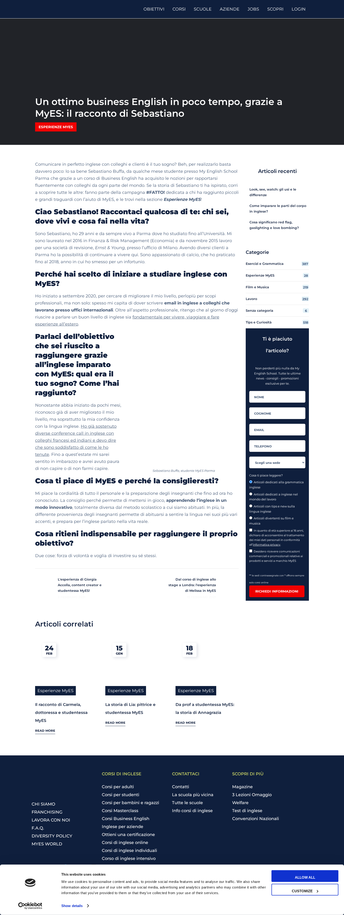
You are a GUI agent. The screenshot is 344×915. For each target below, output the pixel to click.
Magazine (242, 786)
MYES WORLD (47, 844)
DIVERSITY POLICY (52, 836)
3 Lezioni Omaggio (252, 794)
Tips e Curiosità (277, 322)
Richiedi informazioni (276, 591)
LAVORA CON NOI (51, 820)
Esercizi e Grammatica (277, 264)
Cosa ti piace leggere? (266, 475)
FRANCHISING (47, 812)
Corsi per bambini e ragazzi (130, 802)
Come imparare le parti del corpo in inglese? (277, 209)
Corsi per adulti (118, 786)
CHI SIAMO (43, 804)
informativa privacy (266, 544)
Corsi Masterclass (120, 810)
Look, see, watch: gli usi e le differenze (272, 192)
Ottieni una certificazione (128, 834)
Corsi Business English (125, 818)
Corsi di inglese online (125, 842)
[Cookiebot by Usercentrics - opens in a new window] (30, 905)
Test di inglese (247, 810)
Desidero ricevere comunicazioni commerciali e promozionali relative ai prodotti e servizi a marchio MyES (276, 556)
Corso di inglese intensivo (129, 858)
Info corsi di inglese (192, 810)
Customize (302, 891)
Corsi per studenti (120, 794)
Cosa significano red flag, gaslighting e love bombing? (274, 225)
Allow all (305, 877)
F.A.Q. (38, 828)
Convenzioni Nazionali (255, 818)
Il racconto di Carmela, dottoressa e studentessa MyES (61, 712)
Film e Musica (277, 287)
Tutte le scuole (187, 802)
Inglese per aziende (122, 826)
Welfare (240, 802)
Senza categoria (276, 310)
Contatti (180, 786)
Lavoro (277, 299)
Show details (72, 906)
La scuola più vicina (192, 794)
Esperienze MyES (56, 127)
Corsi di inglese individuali (129, 850)
